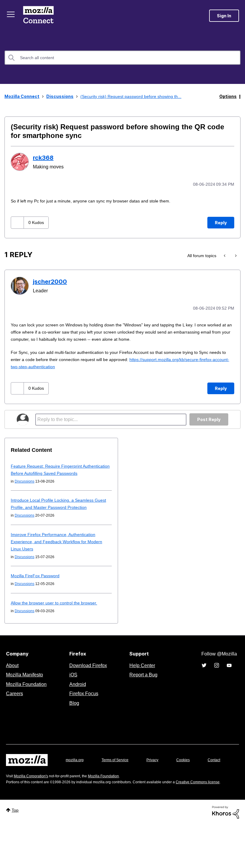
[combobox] (122, 57)
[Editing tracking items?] (225, 255)
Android (76, 690)
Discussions (60, 96)
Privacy (158, 766)
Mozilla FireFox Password (36, 581)
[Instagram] (216, 671)
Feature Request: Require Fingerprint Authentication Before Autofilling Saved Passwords (51, 472)
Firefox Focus (83, 699)
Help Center (141, 671)
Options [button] (228, 96)
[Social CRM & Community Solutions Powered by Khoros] (225, 833)
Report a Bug (142, 681)
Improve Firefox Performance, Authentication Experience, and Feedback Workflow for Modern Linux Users (59, 547)
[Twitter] (204, 671)
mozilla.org (75, 766)
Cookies (190, 766)
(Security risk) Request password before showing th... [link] (134, 96)
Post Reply (208, 418)
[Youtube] (229, 671)
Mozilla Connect (39, 15)
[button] (18, 222)
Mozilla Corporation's (33, 791)
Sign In (224, 15)
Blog (73, 709)
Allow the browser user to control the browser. (58, 608)
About (13, 671)
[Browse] (11, 14)
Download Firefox (88, 671)
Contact (13, 778)
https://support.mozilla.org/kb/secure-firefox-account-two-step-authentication (91, 365)
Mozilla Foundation (27, 690)
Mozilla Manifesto (26, 681)
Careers (14, 699)
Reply (221, 222)
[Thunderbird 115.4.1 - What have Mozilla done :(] (235, 255)
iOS (72, 681)
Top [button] (16, 831)
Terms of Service (118, 766)
